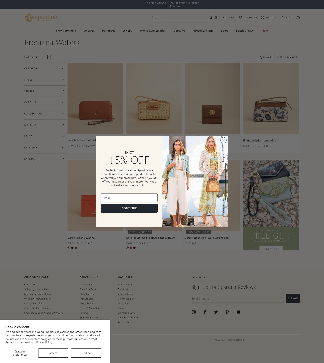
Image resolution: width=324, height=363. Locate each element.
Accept (53, 353)
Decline (86, 353)
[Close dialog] (223, 140)
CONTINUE (129, 208)
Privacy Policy (44, 342)
